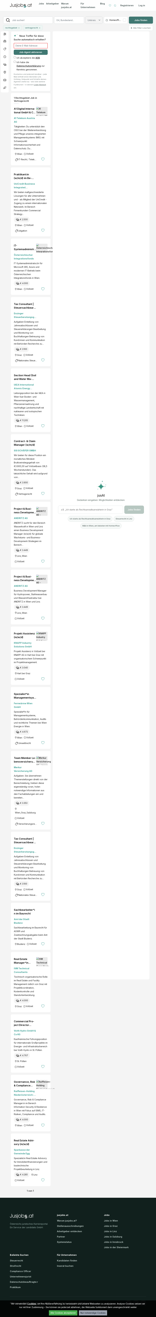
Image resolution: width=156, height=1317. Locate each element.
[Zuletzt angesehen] (115, 5)
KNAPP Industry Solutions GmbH (23, 645)
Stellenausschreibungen (70, 1226)
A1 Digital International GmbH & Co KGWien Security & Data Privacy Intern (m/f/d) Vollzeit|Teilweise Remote (24, 110)
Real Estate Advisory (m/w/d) (24, 1142)
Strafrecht (15, 1266)
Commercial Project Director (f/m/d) (24, 1023)
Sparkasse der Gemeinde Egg (22, 1152)
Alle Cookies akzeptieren (63, 1313)
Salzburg (31, 812)
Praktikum (15, 1287)
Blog (102, 3)
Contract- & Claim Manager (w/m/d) (24, 443)
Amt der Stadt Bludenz (21, 921)
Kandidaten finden (67, 1260)
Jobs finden (140, 20)
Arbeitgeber (52, 3)
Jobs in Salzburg (113, 1236)
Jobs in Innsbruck (113, 1242)
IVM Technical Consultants (21, 970)
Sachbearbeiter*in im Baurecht (24, 911)
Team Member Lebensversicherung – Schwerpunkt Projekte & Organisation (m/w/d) (25, 759)
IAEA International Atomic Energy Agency (24, 386)
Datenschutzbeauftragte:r (24, 1282)
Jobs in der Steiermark (116, 1247)
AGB (37, 58)
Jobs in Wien (111, 1220)
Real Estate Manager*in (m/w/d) (21, 961)
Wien (19, 154)
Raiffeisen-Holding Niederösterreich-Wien (24, 1093)
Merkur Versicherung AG (23, 769)
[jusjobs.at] (21, 5)
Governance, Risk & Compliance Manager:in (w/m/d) (24, 1083)
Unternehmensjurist (20, 1276)
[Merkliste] (110, 5)
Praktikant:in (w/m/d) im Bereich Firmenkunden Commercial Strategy (24, 176)
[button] (5, 34)
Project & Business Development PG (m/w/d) (25, 510)
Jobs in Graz (111, 1226)
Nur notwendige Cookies (93, 1313)
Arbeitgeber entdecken (69, 1231)
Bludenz (21, 944)
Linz (19, 556)
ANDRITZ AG (21, 518)
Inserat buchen (65, 1266)
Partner (61, 1236)
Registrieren (127, 5)
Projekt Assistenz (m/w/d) (24, 635)
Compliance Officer (20, 1271)
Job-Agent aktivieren (30, 52)
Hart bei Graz (23, 673)
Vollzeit (30, 153)
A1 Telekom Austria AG (24, 120)
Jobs (41, 3)
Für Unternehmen (88, 5)
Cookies (31, 1303)
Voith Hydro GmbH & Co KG (25, 1032)
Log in (141, 5)
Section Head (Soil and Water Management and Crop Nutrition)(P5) (25, 377)
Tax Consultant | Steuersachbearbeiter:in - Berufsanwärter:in (25, 306)
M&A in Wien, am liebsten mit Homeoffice (101, 526)
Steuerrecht (16, 1260)
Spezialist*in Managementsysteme (24, 695)
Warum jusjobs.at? (67, 1220)
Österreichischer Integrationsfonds (24, 257)
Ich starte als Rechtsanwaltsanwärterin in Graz (90, 519)
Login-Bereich (40, 85)
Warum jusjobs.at (66, 5)
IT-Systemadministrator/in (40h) (25, 247)
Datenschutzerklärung (29, 66)
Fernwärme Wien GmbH (23, 705)
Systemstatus (64, 1242)
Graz (19, 355)
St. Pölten (22, 1061)
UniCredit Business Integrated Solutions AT (24, 185)
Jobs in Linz (110, 1231)
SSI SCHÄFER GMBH (25, 450)
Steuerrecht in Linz (124, 519)
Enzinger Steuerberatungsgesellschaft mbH (24, 315)
